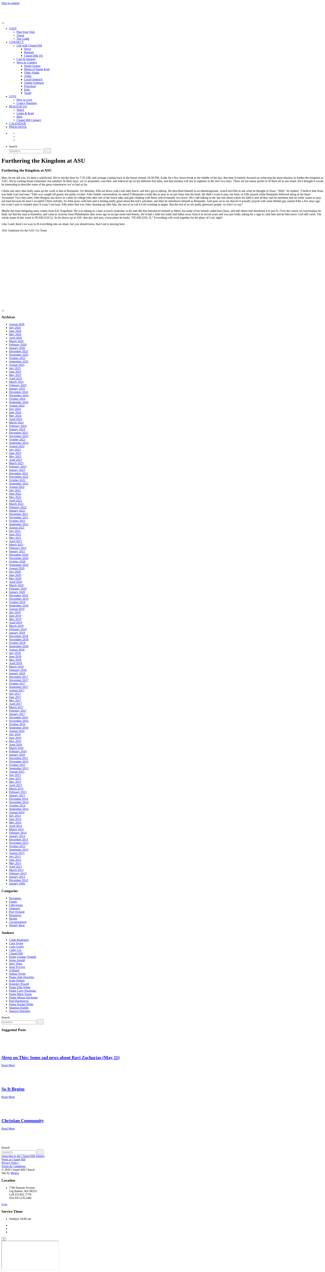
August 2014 (16, 812)
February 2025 (18, 385)
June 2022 (15, 493)
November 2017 (18, 680)
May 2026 (15, 334)
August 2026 (16, 324)
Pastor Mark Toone (20, 994)
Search (13, 146)
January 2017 (17, 714)
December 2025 (18, 351)
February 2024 (18, 426)
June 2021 (15, 534)
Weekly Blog (17, 925)
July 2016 (15, 734)
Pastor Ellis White (19, 987)
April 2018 (15, 663)
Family (13, 901)
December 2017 (18, 676)
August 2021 (16, 527)
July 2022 (15, 490)
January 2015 (17, 795)
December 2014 (18, 798)
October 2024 (17, 398)
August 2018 (16, 649)
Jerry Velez (15, 963)
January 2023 (17, 470)
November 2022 (18, 476)
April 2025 (15, 378)
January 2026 (17, 348)
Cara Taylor (16, 943)
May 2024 (15, 415)
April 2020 (15, 581)
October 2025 (17, 358)
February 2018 (18, 670)
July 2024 (15, 409)
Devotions (15, 898)
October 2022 (17, 480)
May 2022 (15, 497)
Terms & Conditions (14, 1166)
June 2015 (15, 778)
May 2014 (15, 822)
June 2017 (15, 697)
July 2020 (15, 571)
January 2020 (17, 592)
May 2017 (15, 700)
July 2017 (15, 693)
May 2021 (15, 537)
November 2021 (18, 517)
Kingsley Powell (19, 984)
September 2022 (18, 483)
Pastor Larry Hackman (22, 990)
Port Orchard (16, 911)
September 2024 (18, 402)
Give (4, 1204)
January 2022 (17, 510)
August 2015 (16, 771)
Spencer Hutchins (19, 1011)
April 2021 (15, 541)
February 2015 (18, 792)
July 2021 (15, 531)
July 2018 (15, 653)
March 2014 (16, 829)
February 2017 (18, 710)
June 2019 (15, 615)
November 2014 (18, 802)
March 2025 (16, 381)
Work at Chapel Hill (13, 1159)
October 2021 (17, 520)
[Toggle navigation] (3, 23)
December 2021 (18, 514)
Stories (13, 918)
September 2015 (18, 768)
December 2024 (18, 392)
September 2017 (18, 687)
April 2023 (15, 459)
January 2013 (17, 876)
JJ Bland (14, 970)
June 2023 (15, 453)
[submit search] (48, 150)
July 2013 (15, 856)
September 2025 (18, 361)
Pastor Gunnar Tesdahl (22, 956)
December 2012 (18, 880)
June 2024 (15, 412)
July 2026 (15, 327)
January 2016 (17, 754)
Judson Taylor (17, 973)
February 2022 (18, 507)
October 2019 (17, 602)
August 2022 (16, 487)
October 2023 (17, 439)
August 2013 (16, 853)
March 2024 (16, 422)
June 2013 (15, 859)
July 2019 (15, 612)
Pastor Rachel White (21, 1004)
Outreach (14, 908)
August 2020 (16, 568)
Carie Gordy (16, 946)
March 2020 (16, 585)
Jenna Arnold (17, 960)
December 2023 (18, 432)
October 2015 (17, 765)
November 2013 (18, 842)
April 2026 (15, 337)
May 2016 (15, 741)
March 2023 (16, 463)
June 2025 (15, 371)
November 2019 (18, 598)
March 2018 (16, 666)
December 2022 (18, 473)
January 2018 (17, 673)
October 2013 (17, 846)
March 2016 (16, 748)
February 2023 (18, 466)
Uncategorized (17, 922)
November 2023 (18, 436)
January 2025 (17, 388)
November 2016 (18, 720)
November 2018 (18, 639)
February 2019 (18, 629)
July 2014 (15, 815)
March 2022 (16, 503)
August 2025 (16, 364)
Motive (15, 1173)
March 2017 (16, 707)
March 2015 (16, 788)
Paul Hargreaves (19, 1000)
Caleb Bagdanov (19, 939)
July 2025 (15, 368)
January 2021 (17, 551)
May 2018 (15, 659)
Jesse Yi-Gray (17, 967)
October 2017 (17, 683)
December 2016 (18, 717)
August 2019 (16, 609)
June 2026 (15, 331)
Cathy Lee (15, 950)
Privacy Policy (10, 1162)
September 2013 (18, 849)
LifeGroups (16, 905)
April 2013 (15, 866)
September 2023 (18, 442)
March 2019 (16, 626)
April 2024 (15, 419)
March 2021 (16, 544)
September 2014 (18, 809)
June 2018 (15, 656)
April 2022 (15, 500)
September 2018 (18, 646)
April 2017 (15, 703)
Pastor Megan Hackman (23, 997)
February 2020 (18, 588)
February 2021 (18, 548)
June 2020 (15, 575)
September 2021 (18, 524)
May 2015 (15, 781)
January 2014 (17, 836)
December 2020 (18, 554)
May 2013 (15, 863)
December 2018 (18, 636)
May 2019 (15, 619)
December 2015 (18, 758)
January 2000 (17, 883)
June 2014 (15, 819)
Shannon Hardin (19, 1007)
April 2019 (15, 622)
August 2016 (16, 731)
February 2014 (18, 832)
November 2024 (18, 395)
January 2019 (17, 632)
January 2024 (17, 429)
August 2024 (16, 405)
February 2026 (18, 344)
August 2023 (16, 446)
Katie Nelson (17, 980)
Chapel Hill (16, 953)
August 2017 (16, 690)
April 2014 (15, 826)
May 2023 (15, 456)
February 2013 (18, 873)
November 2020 (18, 558)
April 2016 (15, 744)
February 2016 (18, 751)
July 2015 (15, 775)
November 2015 (18, 761)
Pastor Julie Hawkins (21, 977)
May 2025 (15, 375)
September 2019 (18, 605)
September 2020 (18, 565)
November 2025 (18, 354)
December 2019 (18, 595)
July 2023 (15, 449)
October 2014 (17, 805)
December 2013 (18, 839)
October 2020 (17, 561)
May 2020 (15, 578)
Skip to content (10, 3)
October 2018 (17, 642)
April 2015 (15, 785)
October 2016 (17, 724)
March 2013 (16, 870)
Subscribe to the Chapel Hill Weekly (23, 1156)
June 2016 (15, 737)
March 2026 (16, 341)
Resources (15, 915)
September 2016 (18, 727)
